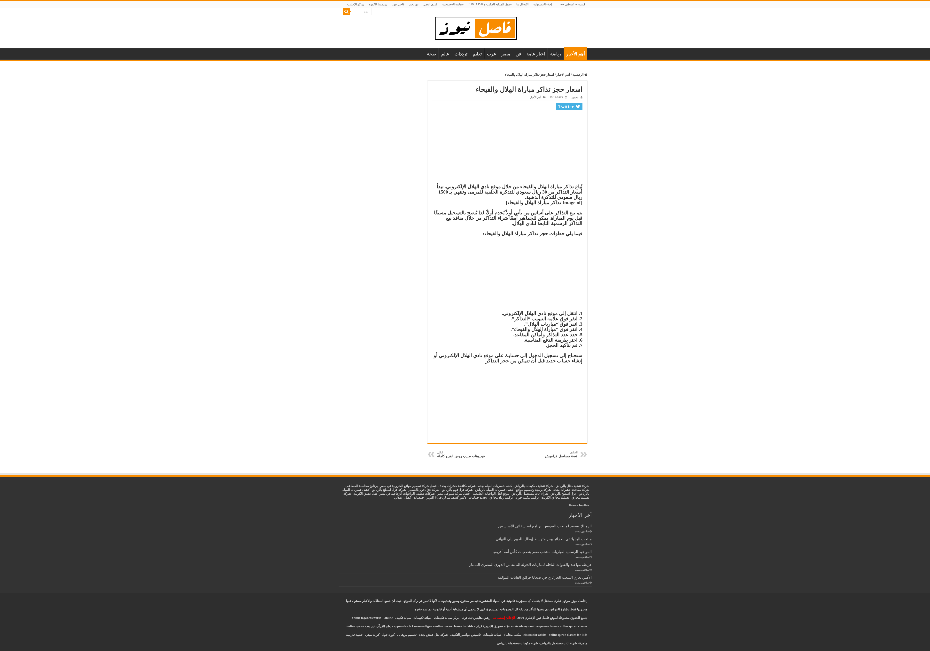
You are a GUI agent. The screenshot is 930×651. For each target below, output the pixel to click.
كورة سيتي (372, 634)
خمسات (418, 497)
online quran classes (544, 626)
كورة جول (388, 634)
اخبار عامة (536, 54)
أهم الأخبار (575, 54)
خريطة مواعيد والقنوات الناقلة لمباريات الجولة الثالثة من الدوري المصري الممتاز (530, 564)
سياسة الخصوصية (453, 4)
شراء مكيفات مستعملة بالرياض (517, 643)
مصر (506, 54)
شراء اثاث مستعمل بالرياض (530, 493)
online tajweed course (366, 618)
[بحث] (346, 11)
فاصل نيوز (398, 4)
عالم (445, 54)
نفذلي (398, 497)
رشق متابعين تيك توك (476, 618)
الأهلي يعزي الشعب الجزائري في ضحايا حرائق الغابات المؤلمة (545, 577)
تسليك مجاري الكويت (555, 497)
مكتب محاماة (512, 634)
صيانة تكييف (403, 618)
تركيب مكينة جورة (527, 497)
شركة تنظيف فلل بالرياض (572, 486)
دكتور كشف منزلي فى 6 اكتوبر (446, 497)
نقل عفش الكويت (365, 493)
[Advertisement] (507, 148)
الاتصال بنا (522, 4)
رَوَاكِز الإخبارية (355, 4)
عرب (491, 54)
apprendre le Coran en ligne (413, 626)
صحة (431, 54)
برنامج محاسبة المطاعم (362, 486)
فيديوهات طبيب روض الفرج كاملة (461, 454)
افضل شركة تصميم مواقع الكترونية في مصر (408, 486)
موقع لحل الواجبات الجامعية (491, 493)
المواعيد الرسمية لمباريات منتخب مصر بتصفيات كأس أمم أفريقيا (542, 552)
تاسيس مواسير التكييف (465, 634)
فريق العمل (430, 4)
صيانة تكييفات (422, 618)
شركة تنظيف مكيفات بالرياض (533, 486)
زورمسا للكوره (378, 4)
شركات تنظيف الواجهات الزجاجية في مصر (407, 493)
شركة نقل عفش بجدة (433, 634)
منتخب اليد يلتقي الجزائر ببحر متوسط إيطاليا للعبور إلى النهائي (544, 539)
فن (518, 54)
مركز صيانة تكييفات (446, 618)
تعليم (477, 54)
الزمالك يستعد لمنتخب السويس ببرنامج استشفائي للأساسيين (545, 526)
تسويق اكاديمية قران (489, 626)
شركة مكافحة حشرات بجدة (571, 490)
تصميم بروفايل (407, 634)
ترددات (461, 54)
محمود (575, 97)
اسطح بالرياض (560, 493)
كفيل (407, 497)
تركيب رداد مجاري (501, 497)
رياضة (555, 54)
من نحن (413, 4)
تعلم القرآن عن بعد (378, 626)
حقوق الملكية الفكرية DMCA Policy (490, 4)
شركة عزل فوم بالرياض (457, 490)
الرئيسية (578, 74)
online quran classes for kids (453, 626)
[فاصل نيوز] (478, 27)
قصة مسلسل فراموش (561, 454)
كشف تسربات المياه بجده (495, 486)
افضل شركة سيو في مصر (454, 493)
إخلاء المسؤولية (542, 4)
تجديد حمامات (478, 497)
